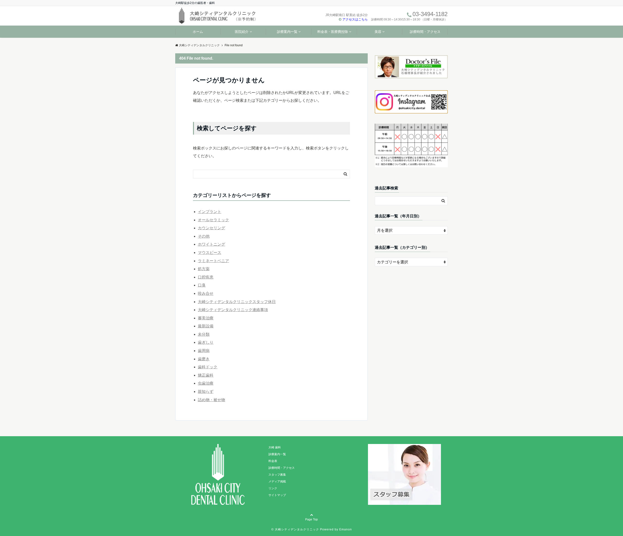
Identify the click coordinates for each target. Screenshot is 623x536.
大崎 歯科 (274, 447)
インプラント (209, 212)
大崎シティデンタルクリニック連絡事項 (233, 310)
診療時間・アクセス (425, 32)
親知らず (205, 391)
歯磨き (204, 359)
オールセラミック (213, 220)
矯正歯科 (205, 375)
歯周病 (204, 351)
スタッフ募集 (277, 474)
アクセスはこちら (355, 19)
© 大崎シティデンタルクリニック (295, 529)
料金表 (272, 461)
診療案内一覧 (287, 32)
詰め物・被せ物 (211, 400)
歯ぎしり (205, 342)
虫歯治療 (205, 383)
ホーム (198, 32)
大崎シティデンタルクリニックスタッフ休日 (237, 302)
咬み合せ (205, 293)
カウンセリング (211, 228)
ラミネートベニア (213, 261)
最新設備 (205, 326)
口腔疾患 (205, 277)
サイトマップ (277, 495)
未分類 (204, 334)
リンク (272, 488)
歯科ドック (207, 367)
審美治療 (205, 318)
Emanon (345, 529)
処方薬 (204, 269)
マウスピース (209, 252)
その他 (204, 236)
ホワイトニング (211, 244)
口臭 (202, 285)
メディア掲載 (277, 481)
